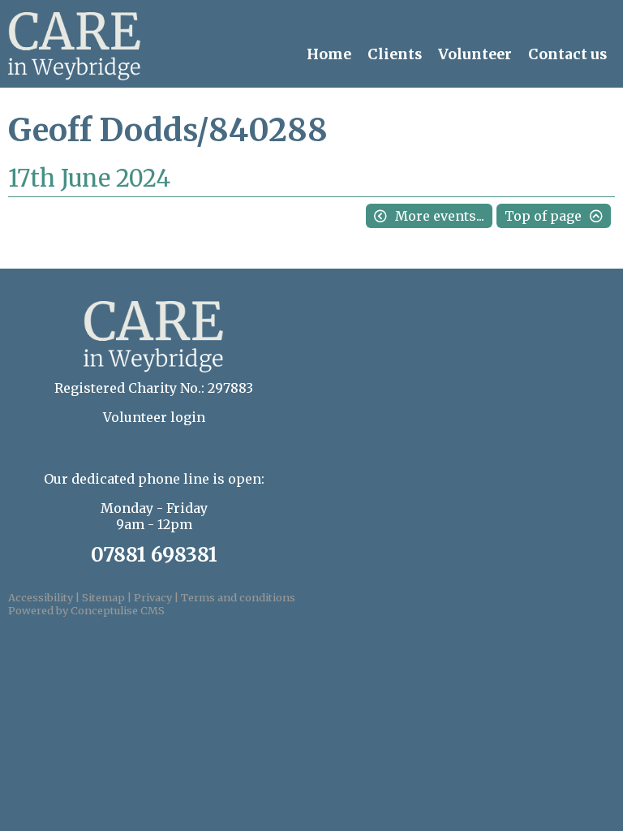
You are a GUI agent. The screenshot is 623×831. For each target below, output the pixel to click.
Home (329, 54)
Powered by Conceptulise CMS (86, 610)
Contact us (567, 54)
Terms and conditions (238, 597)
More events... (439, 216)
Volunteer (475, 54)
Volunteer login (154, 417)
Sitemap (103, 597)
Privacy (153, 597)
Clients (394, 54)
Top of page (543, 216)
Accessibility (40, 597)
